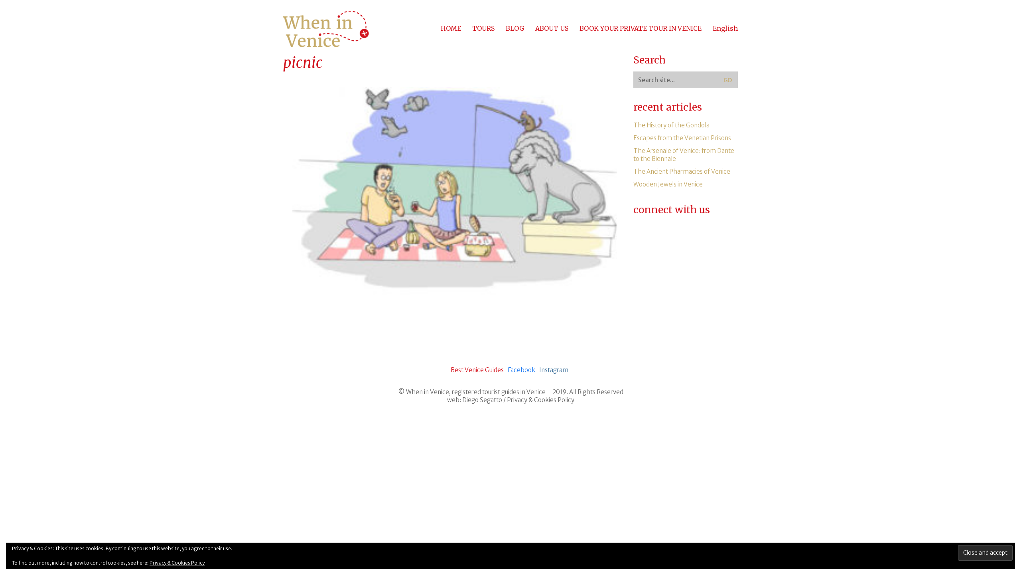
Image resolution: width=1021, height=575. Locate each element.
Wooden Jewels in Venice (668, 184)
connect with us (671, 210)
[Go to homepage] (326, 28)
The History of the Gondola (671, 125)
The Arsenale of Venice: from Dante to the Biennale (683, 155)
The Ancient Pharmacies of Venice (681, 171)
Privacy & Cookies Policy (540, 400)
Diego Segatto (482, 400)
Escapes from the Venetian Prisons (682, 138)
